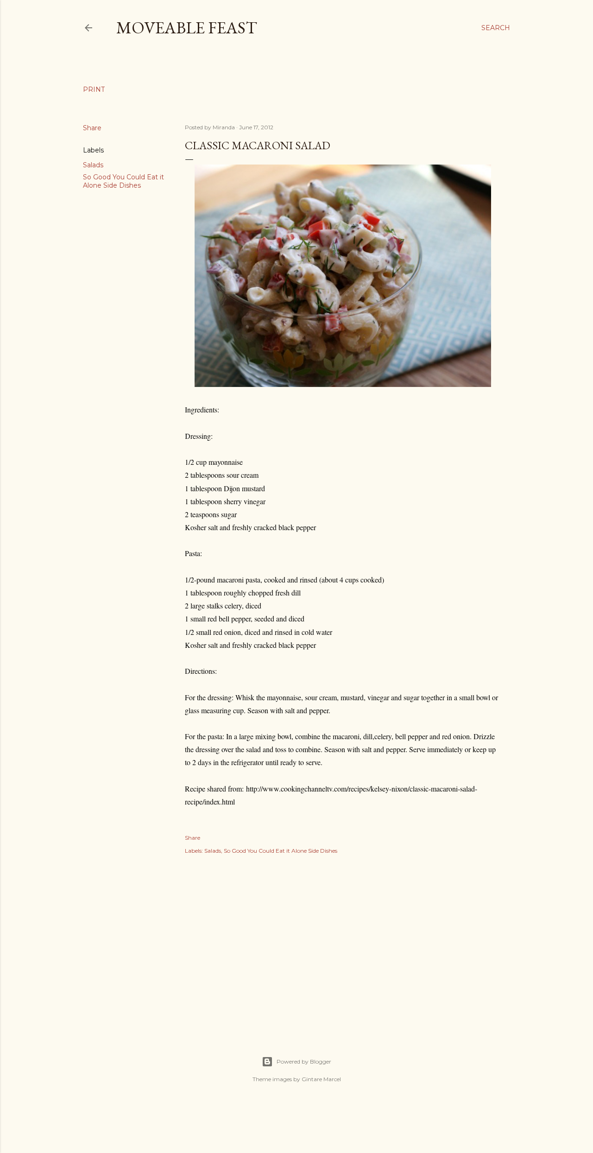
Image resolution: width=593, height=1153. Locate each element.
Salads (93, 165)
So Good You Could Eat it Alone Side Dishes (123, 181)
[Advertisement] (343, 945)
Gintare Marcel (321, 1079)
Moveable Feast (186, 27)
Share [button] (92, 128)
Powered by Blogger (304, 1061)
